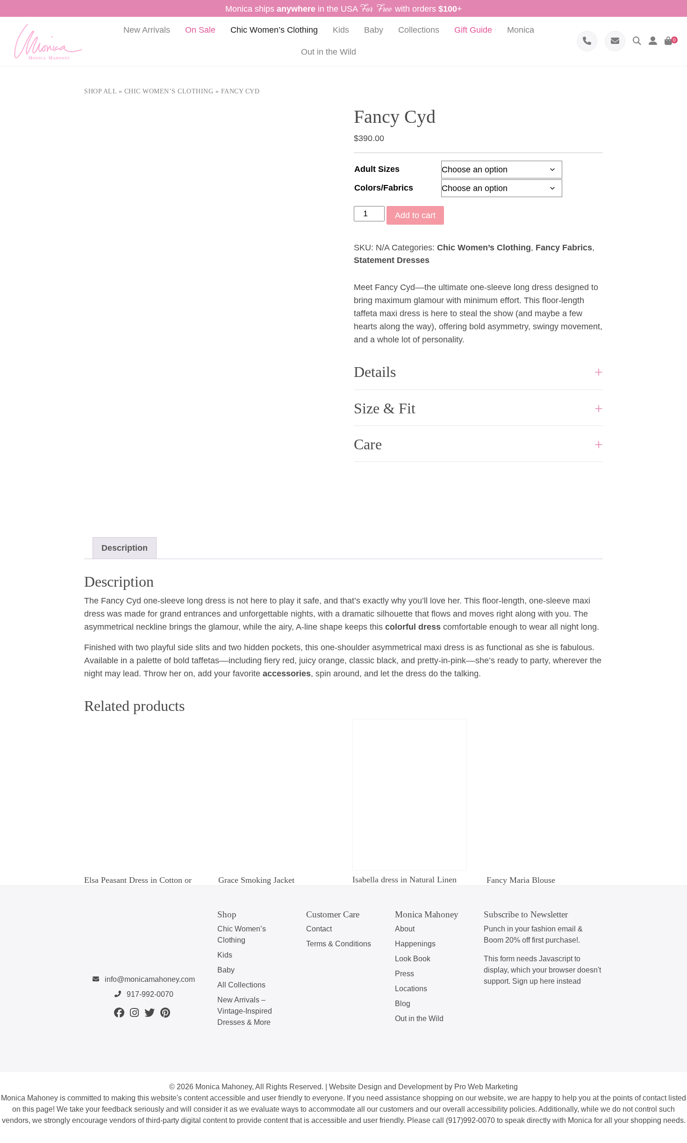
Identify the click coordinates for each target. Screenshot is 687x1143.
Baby (226, 970)
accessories (287, 673)
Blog (402, 1004)
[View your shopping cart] (668, 41)
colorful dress (413, 627)
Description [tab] (124, 548)
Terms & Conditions (338, 944)
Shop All (100, 91)
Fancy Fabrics (564, 247)
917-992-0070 (149, 994)
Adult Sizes (377, 169)
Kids (224, 955)
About (405, 929)
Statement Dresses (391, 260)
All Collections (241, 985)
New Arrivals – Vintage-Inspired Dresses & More (244, 1011)
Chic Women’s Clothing (169, 91)
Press (404, 974)
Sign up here (533, 981)
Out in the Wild (419, 1018)
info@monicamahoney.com (149, 979)
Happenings (415, 944)
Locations (411, 989)
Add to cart (415, 215)
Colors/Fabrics (383, 187)
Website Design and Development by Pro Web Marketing (423, 1087)
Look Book (412, 959)
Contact (319, 929)
